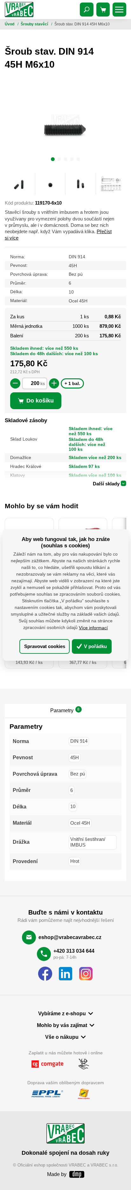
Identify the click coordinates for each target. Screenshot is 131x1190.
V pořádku (95, 646)
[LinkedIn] (65, 974)
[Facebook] (45, 974)
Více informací (93, 627)
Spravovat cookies (44, 646)
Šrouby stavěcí (35, 24)
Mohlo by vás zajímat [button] (62, 1025)
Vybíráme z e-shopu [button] (62, 1013)
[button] (53, 160)
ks (42, 383)
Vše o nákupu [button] (62, 1037)
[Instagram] (86, 974)
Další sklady (106, 483)
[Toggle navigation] (87, 10)
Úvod (10, 24)
